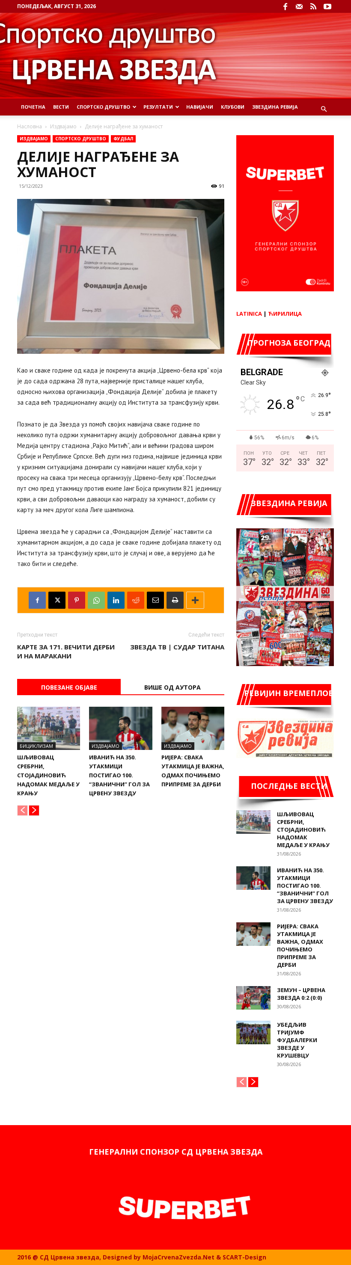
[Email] (155, 600)
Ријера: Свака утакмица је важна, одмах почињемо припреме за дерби (300, 945)
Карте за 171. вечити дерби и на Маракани (66, 651)
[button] (323, 109)
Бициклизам (36, 746)
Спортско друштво (80, 139)
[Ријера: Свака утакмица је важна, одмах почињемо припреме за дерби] (192, 728)
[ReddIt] (135, 600)
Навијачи (199, 107)
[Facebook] (285, 6)
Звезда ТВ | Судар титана (177, 647)
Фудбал (123, 139)
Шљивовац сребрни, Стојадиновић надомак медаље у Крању (48, 775)
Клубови (232, 107)
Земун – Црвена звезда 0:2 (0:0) (301, 993)
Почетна (33, 107)
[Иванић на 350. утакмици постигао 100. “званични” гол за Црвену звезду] (120, 728)
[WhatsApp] (96, 600)
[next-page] (34, 810)
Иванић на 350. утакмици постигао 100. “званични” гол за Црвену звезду (119, 775)
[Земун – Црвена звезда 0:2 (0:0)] (253, 998)
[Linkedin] (116, 600)
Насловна (29, 126)
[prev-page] (22, 810)
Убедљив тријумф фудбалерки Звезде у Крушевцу (297, 1040)
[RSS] (313, 6)
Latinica (249, 313)
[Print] (175, 600)
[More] (195, 600)
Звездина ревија (275, 107)
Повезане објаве (69, 687)
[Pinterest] (76, 600)
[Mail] (299, 6)
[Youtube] (327, 6)
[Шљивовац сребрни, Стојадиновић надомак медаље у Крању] (48, 728)
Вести (61, 107)
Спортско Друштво (103, 107)
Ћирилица (285, 313)
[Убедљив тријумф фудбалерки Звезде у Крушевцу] (253, 1032)
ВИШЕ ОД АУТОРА (172, 687)
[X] (56, 600)
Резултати (158, 107)
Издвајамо (63, 126)
